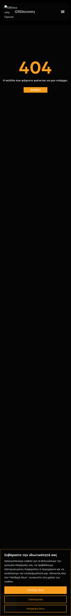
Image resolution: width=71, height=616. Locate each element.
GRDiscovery (25, 12)
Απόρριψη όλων (36, 608)
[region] (35, 582)
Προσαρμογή (35, 599)
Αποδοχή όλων (35, 590)
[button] (63, 12)
